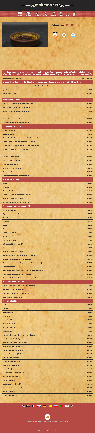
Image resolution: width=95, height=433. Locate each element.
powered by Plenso (54, 430)
